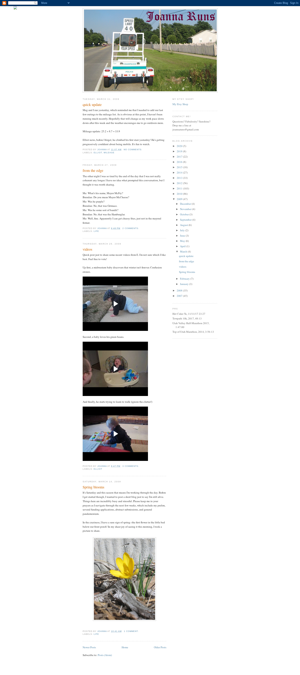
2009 (180, 199)
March (184, 251)
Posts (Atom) (105, 655)
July (182, 230)
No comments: (133, 149)
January (184, 284)
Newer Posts (89, 647)
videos (87, 249)
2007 (180, 296)
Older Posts (160, 647)
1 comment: (131, 631)
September (186, 219)
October (184, 214)
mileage (109, 152)
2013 (180, 178)
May (183, 241)
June (183, 235)
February (185, 278)
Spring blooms (93, 487)
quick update (92, 104)
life (96, 231)
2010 (180, 194)
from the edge (93, 170)
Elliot (98, 152)
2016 (180, 162)
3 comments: (131, 466)
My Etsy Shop (180, 104)
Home (125, 647)
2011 (180, 188)
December (186, 204)
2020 (180, 146)
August (184, 225)
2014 (180, 172)
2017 (180, 156)
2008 (180, 290)
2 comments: (131, 228)
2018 (180, 151)
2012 (180, 183)
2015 (180, 167)
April (183, 246)
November (186, 209)
